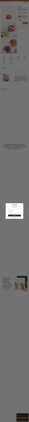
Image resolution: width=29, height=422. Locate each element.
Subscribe (14, 215)
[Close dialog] (22, 204)
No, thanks (14, 217)
